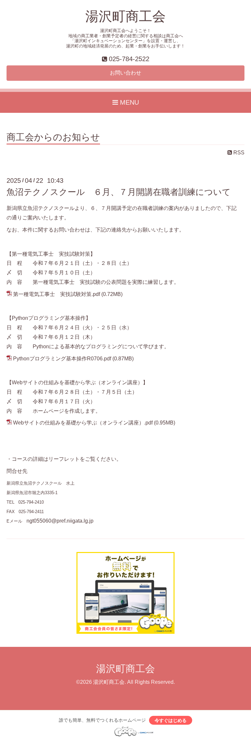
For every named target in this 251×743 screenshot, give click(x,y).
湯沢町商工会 (125, 16)
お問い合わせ (125, 73)
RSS (238, 152)
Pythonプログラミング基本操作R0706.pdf (62, 358)
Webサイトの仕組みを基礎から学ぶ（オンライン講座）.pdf (83, 422)
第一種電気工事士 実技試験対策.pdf (56, 294)
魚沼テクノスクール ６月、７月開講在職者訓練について (119, 192)
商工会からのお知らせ (53, 137)
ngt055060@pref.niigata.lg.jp (59, 521)
